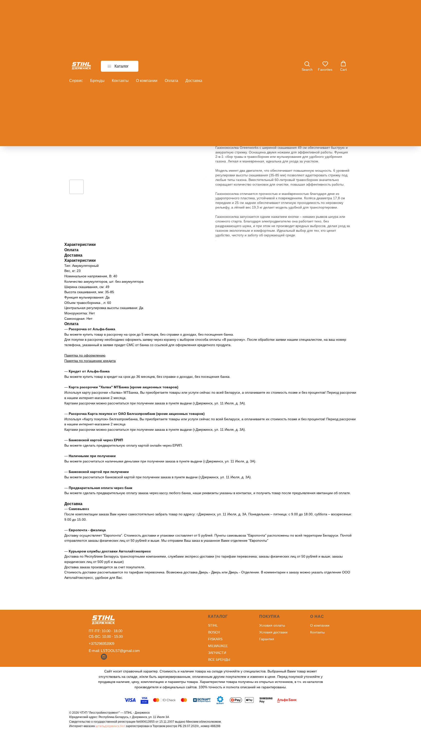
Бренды (97, 81)
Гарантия (266, 639)
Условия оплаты (272, 625)
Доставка (193, 81)
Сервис (76, 81)
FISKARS (215, 639)
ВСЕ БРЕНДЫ (219, 659)
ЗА (210, 653)
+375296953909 (101, 643)
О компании (146, 81)
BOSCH (214, 632)
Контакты (120, 81)
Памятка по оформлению (84, 355)
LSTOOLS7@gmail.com (120, 651)
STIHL (213, 625)
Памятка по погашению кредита (90, 361)
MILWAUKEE (218, 646)
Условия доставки (273, 632)
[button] (307, 66)
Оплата (171, 81)
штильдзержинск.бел (110, 726)
